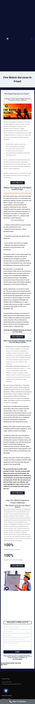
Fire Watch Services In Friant (16, 94)
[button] (32, 38)
